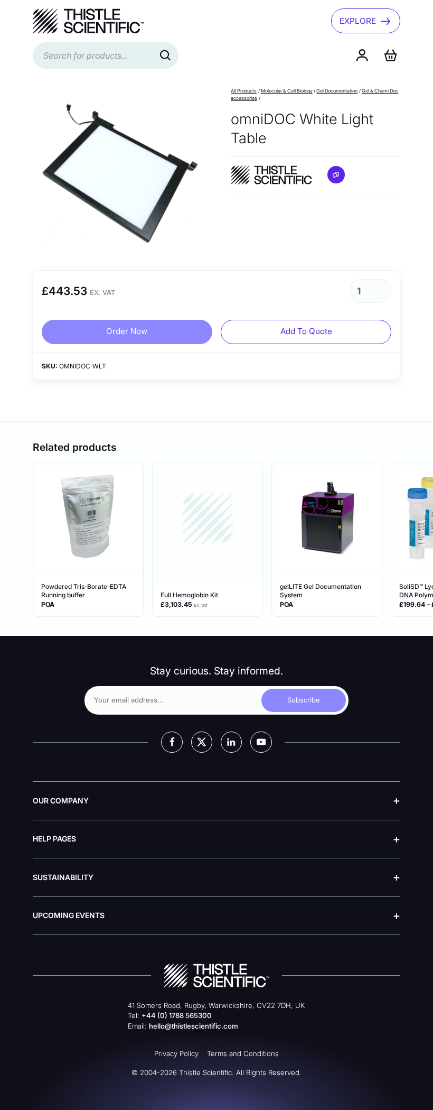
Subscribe (303, 700)
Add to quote (306, 331)
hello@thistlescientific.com (193, 1026)
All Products (244, 91)
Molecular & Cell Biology (287, 91)
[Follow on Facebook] (171, 742)
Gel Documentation (336, 91)
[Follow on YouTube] (260, 742)
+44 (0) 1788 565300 (177, 1015)
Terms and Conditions (243, 1053)
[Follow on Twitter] (201, 742)
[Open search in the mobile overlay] (105, 55)
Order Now (126, 331)
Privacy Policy (176, 1053)
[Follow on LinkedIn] (231, 742)
